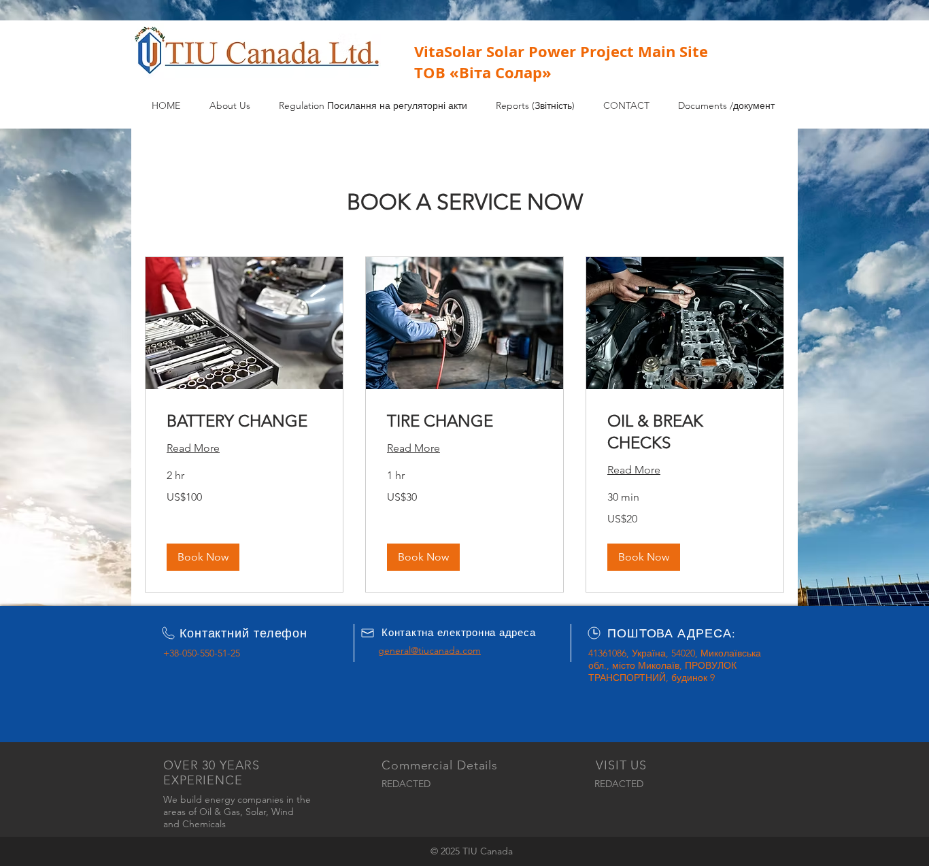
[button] (203, 557)
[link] (244, 421)
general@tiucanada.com (429, 650)
